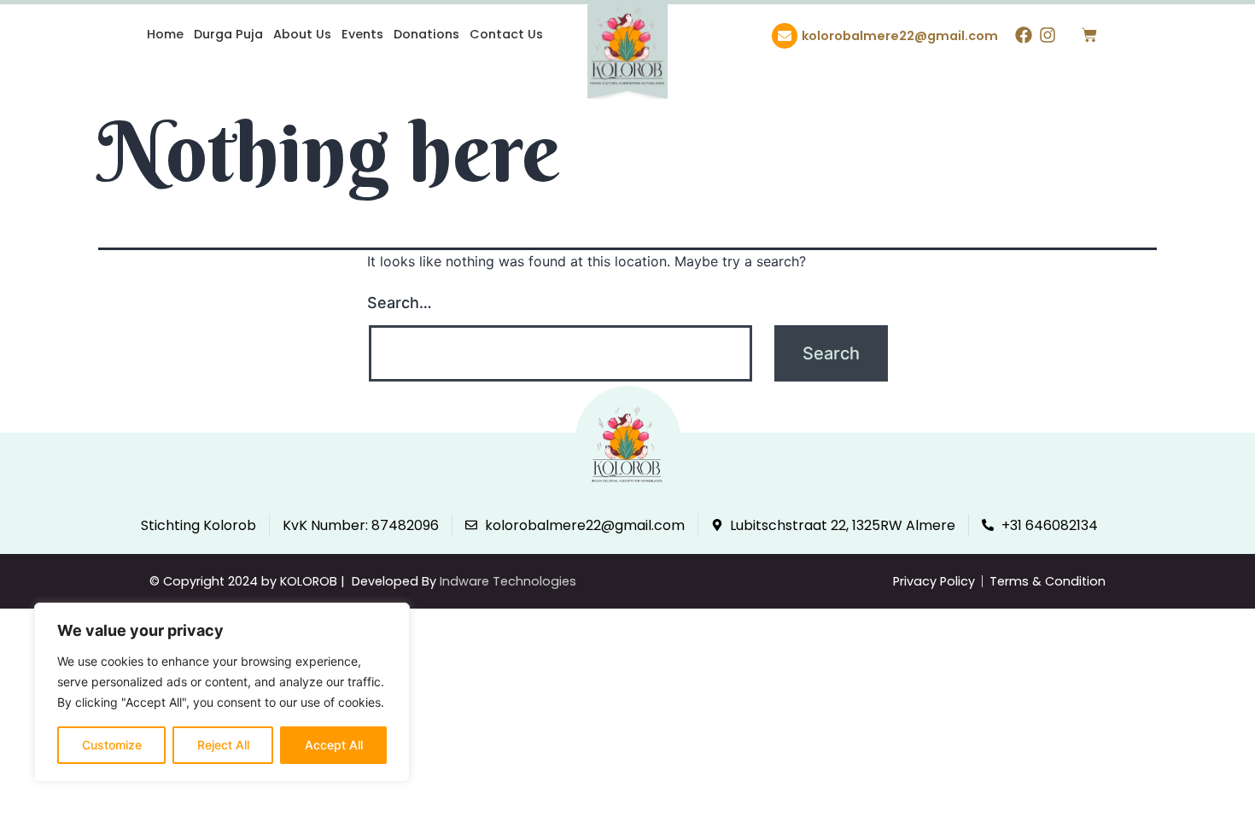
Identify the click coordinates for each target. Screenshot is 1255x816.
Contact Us (506, 34)
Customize (112, 744)
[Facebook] (1023, 35)
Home (165, 34)
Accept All (334, 744)
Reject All (223, 744)
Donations (426, 34)
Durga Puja (228, 34)
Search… (399, 303)
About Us (302, 34)
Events (362, 34)
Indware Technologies (508, 581)
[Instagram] (1047, 35)
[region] (222, 692)
